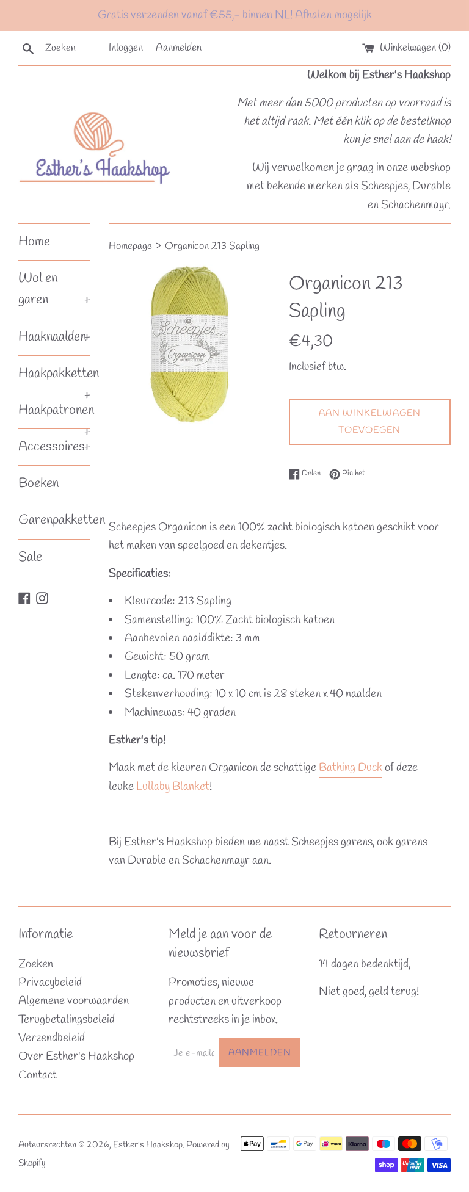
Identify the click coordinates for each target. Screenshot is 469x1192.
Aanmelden (179, 48)
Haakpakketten (54, 378)
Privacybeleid (50, 983)
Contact (37, 1075)
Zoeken (35, 964)
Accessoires (54, 447)
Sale (30, 557)
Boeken (38, 483)
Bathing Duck (350, 768)
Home (34, 242)
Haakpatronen (54, 414)
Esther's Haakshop (148, 1145)
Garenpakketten (54, 520)
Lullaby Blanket (172, 787)
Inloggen (126, 48)
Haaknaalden (54, 337)
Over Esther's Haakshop (76, 1056)
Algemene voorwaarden (73, 1001)
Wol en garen (54, 289)
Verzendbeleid (51, 1038)
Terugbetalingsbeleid (66, 1020)
